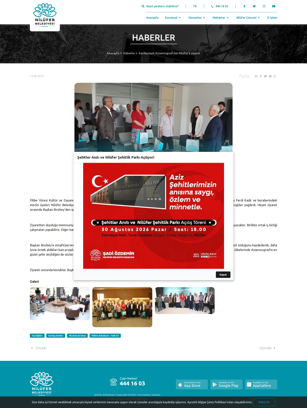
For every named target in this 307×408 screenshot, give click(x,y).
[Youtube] (274, 6)
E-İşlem (272, 17)
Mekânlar (219, 17)
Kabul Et (264, 402)
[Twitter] (254, 6)
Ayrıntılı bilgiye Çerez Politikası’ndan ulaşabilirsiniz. (219, 402)
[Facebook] (244, 6)
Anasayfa (152, 17)
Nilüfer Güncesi (246, 17)
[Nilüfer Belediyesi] (45, 15)
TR (195, 6)
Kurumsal (171, 17)
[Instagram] (264, 6)
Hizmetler (195, 17)
